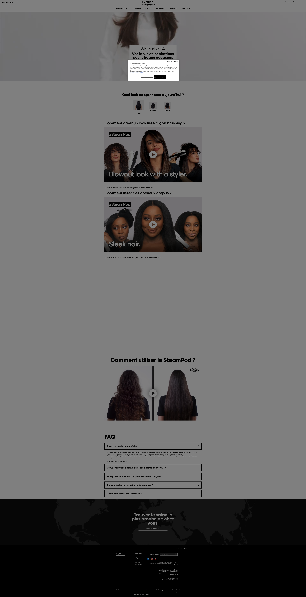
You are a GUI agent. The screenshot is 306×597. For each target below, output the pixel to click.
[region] (153, 70)
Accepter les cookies (159, 77)
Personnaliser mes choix (147, 77)
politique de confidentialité (136, 72)
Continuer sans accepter (172, 61)
